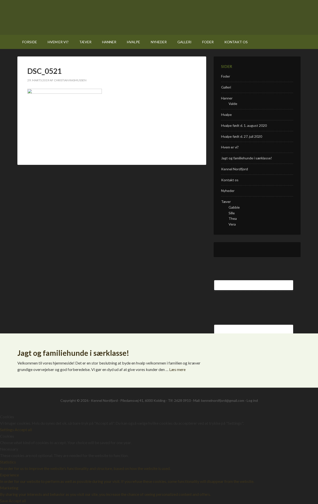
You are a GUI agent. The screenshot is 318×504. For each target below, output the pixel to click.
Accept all (23, 429)
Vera (232, 224)
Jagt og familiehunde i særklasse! (246, 158)
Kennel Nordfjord (84, 17)
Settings (7, 429)
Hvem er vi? (230, 147)
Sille (232, 213)
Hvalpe (226, 114)
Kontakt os (229, 180)
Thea (233, 218)
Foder (225, 76)
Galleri (226, 87)
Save (4, 500)
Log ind (252, 400)
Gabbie (234, 207)
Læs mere (177, 369)
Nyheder (228, 190)
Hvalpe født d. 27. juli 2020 (241, 136)
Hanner (227, 98)
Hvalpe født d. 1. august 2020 (244, 125)
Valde (233, 103)
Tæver (226, 201)
